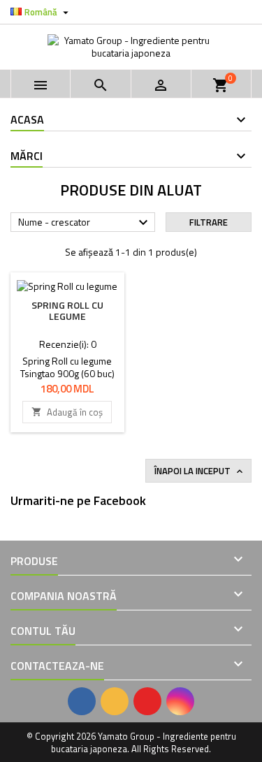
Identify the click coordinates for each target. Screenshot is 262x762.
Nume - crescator (85, 222)
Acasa (27, 119)
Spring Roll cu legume (67, 310)
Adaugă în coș (67, 412)
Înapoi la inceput (199, 471)
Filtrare (208, 222)
